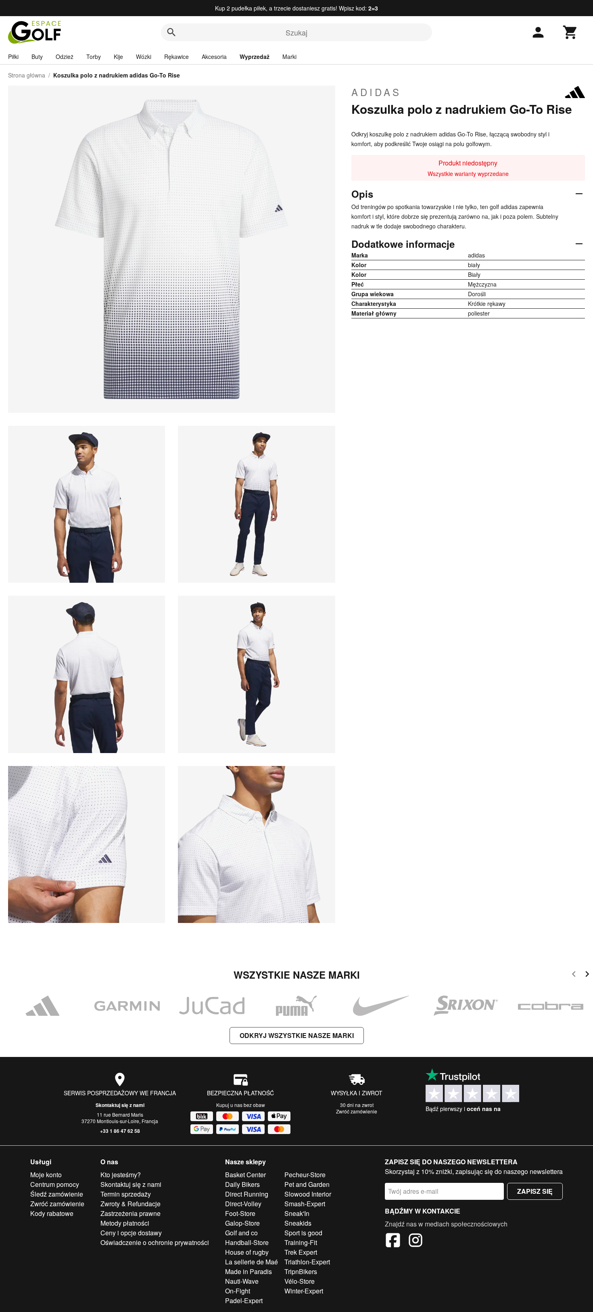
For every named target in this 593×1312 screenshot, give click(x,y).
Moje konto (46, 1174)
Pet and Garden (307, 1184)
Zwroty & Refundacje (130, 1203)
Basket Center (245, 1174)
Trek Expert (300, 1252)
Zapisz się (535, 1191)
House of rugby (247, 1252)
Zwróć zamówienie (356, 1111)
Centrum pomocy (54, 1184)
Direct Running (246, 1194)
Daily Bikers (242, 1184)
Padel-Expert (244, 1300)
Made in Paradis (248, 1271)
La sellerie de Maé (251, 1261)
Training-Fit (300, 1242)
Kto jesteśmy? (120, 1174)
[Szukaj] (171, 32)
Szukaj (296, 32)
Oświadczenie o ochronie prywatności (154, 1242)
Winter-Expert (303, 1290)
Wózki (143, 56)
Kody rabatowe (51, 1213)
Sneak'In (296, 1213)
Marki (289, 56)
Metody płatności (124, 1223)
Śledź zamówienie (56, 1194)
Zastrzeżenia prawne (130, 1213)
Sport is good (303, 1232)
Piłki (13, 56)
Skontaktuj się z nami (120, 1105)
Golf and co (241, 1232)
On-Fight (237, 1290)
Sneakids (297, 1223)
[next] (587, 975)
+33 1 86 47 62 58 (120, 1130)
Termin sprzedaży (125, 1194)
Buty (37, 56)
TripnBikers (300, 1271)
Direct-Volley (243, 1203)
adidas (376, 92)
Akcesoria (214, 56)
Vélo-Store (299, 1281)
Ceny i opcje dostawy (131, 1232)
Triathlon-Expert (307, 1261)
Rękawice (176, 56)
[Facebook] (393, 1241)
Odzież (64, 56)
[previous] (574, 975)
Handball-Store (247, 1242)
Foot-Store (240, 1213)
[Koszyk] (570, 32)
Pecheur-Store (305, 1174)
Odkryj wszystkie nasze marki (297, 1035)
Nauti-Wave (242, 1281)
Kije (118, 56)
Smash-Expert (304, 1203)
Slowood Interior (307, 1194)
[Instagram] (415, 1241)
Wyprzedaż (254, 56)
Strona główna (26, 75)
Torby (93, 56)
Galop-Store (242, 1223)
